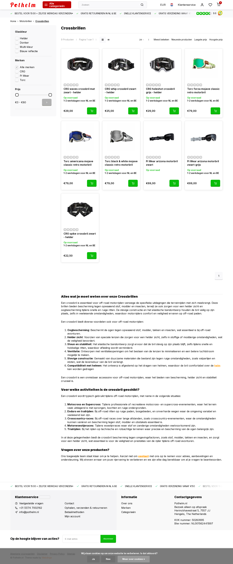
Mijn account (72, 516)
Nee (108, 559)
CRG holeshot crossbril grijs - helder (160, 90)
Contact (69, 503)
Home (13, 21)
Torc (23, 80)
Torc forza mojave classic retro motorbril (203, 90)
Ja (93, 559)
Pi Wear (24, 75)
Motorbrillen (26, 21)
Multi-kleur (26, 46)
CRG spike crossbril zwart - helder (80, 235)
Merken (126, 507)
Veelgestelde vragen (31, 503)
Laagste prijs (200, 39)
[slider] (17, 94)
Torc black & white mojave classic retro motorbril (121, 163)
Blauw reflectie (29, 51)
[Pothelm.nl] (24, 5)
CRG (22, 71)
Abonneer (108, 538)
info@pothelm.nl (29, 512)
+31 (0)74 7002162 (30, 507)
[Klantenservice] (44, 497)
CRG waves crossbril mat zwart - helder (79, 90)
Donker (24, 42)
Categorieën (128, 512)
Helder (24, 38)
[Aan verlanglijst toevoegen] (94, 53)
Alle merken (27, 67)
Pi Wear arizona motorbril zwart (162, 163)
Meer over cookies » (133, 559)
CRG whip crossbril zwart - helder (120, 90)
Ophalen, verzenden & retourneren (86, 507)
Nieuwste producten (182, 39)
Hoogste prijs (216, 39)
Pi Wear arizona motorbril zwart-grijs (203, 163)
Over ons (126, 503)
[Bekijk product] (92, 110)
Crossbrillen (42, 21)
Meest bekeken (161, 39)
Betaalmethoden (74, 512)
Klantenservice (187, 4)
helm (217, 365)
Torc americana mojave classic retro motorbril (78, 163)
